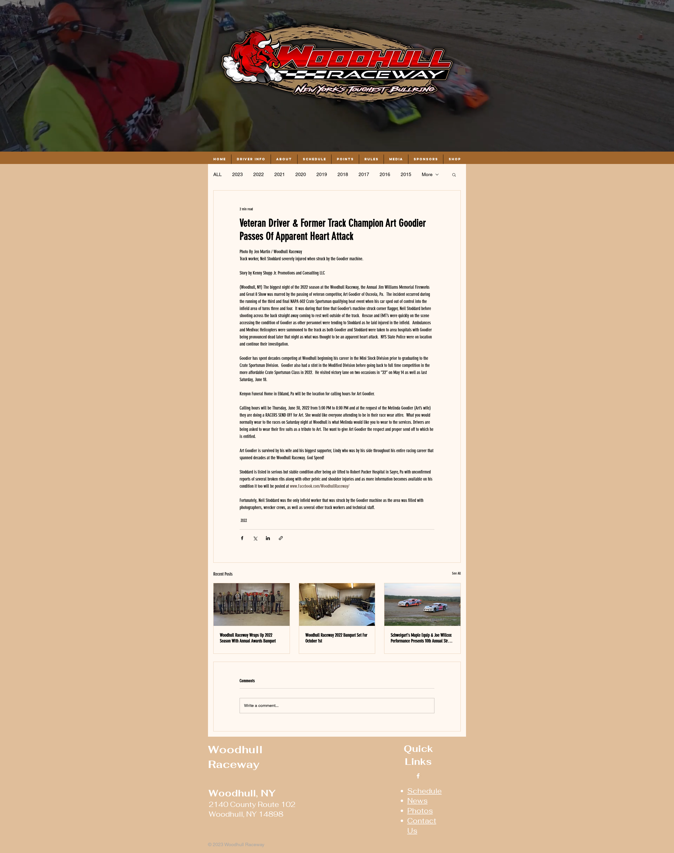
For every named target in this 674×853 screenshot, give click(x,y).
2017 (364, 174)
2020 (300, 174)
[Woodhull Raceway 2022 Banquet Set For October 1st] (337, 604)
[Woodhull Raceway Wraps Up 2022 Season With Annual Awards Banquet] (252, 604)
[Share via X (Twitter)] (254, 538)
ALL (217, 174)
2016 (385, 174)
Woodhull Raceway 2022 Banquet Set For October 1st (336, 638)
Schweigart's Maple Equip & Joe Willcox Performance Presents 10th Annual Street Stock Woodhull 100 (422, 638)
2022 (258, 174)
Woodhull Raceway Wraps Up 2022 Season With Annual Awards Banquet (248, 638)
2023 (237, 174)
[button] (461, 69)
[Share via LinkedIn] (267, 538)
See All (456, 573)
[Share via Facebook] (242, 538)
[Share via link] (280, 538)
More (427, 174)
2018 (343, 174)
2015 (406, 174)
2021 (279, 174)
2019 (321, 174)
